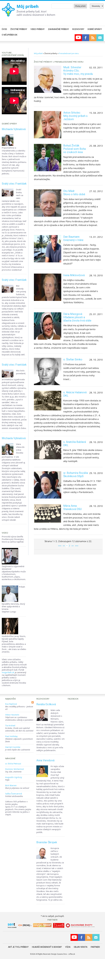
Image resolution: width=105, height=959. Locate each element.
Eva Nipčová (11, 703)
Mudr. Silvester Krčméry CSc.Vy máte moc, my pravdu (78, 70)
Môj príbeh (28, 6)
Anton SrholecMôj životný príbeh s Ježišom (75, 116)
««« (59, 545)
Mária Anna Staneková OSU (72, 507)
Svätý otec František (14, 183)
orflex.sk (71, 954)
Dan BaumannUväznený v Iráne (73, 238)
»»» (76, 545)
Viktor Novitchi (12, 714)
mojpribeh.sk (8, 672)
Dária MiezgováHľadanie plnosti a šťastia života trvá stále (77, 317)
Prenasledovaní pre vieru (69, 53)
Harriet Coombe (12, 747)
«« (64, 545)
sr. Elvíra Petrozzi (13, 763)
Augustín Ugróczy (13, 777)
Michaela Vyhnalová (14, 129)
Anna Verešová (45, 760)
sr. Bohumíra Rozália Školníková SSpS (75, 474)
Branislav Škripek (46, 842)
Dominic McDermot (14, 769)
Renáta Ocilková (46, 704)
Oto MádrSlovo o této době (74, 192)
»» (73, 545)
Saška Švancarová (13, 793)
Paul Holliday (11, 736)
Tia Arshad (10, 725)
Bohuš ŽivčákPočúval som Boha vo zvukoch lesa (74, 149)
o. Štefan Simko (72, 359)
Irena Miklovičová (74, 275)
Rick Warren (11, 785)
